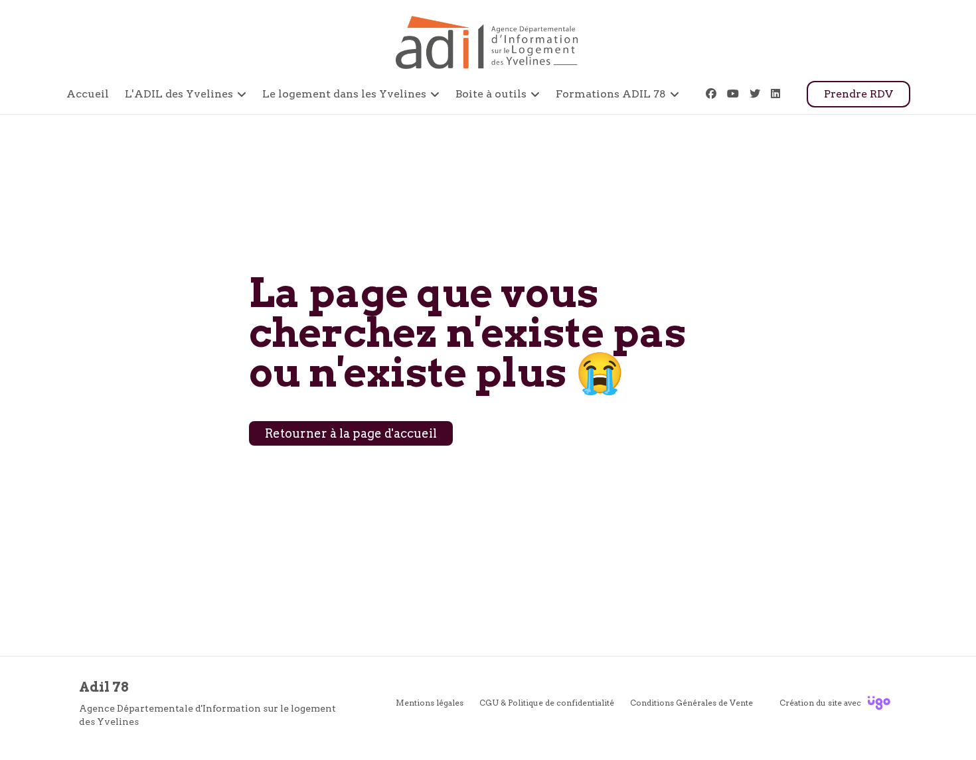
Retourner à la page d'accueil (351, 433)
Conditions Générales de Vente (691, 703)
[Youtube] (733, 94)
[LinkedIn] (775, 94)
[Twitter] (755, 94)
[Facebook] (711, 94)
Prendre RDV (858, 94)
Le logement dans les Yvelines (344, 94)
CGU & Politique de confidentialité (546, 703)
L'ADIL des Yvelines (179, 94)
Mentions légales (429, 703)
